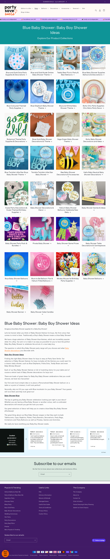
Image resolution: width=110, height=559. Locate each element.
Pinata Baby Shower (41, 243)
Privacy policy (33, 555)
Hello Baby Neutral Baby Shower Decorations (94, 173)
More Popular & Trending (12, 529)
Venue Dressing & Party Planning (83, 504)
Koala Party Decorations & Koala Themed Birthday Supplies (16, 210)
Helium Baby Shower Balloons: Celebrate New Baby (68, 210)
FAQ (40, 492)
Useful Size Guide (44, 504)
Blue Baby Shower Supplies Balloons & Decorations (93, 73)
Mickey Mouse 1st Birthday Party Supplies (68, 280)
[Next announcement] (105, 1)
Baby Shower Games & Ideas (93, 208)
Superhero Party (9, 498)
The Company (77, 492)
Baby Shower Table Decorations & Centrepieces (93, 244)
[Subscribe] (69, 474)
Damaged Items (44, 501)
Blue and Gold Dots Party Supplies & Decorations (16, 73)
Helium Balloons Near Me (13, 492)
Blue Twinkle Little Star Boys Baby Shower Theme (16, 173)
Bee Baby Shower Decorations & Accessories (68, 173)
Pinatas (7, 526)
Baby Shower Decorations (13, 511)
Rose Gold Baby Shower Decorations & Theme (42, 140)
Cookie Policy (43, 514)
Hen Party (8, 517)
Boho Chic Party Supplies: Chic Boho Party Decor (93, 107)
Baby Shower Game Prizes (68, 243)
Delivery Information (45, 495)
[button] (27, 8)
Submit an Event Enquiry (80, 507)
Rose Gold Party (10, 507)
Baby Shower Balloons (92, 279)
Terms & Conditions (45, 507)
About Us (76, 495)
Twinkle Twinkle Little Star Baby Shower (42, 173)
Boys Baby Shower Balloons (16, 279)
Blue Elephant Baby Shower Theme (42, 107)
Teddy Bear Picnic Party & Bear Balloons (68, 73)
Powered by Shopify (23, 555)
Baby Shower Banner (15, 312)
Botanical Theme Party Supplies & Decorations (16, 140)
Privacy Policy (43, 511)
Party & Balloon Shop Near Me (14, 495)
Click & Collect (77, 501)
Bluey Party (8, 504)
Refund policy (53, 555)
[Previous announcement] (5, 1)
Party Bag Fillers (10, 523)
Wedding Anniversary (11, 514)
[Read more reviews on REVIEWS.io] (12, 445)
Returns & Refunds (44, 498)
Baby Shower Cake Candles (42, 312)
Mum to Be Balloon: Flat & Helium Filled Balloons (42, 280)
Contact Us (76, 498)
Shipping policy (62, 555)
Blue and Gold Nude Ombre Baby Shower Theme (42, 73)
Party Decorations (10, 520)
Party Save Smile (13, 555)
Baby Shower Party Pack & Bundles (16, 244)
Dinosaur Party (9, 501)
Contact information (73, 555)
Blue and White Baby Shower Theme (68, 107)
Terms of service (43, 555)
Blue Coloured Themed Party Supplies (16, 107)
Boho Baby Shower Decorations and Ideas (92, 140)
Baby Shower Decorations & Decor (42, 209)
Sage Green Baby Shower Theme (67, 140)
